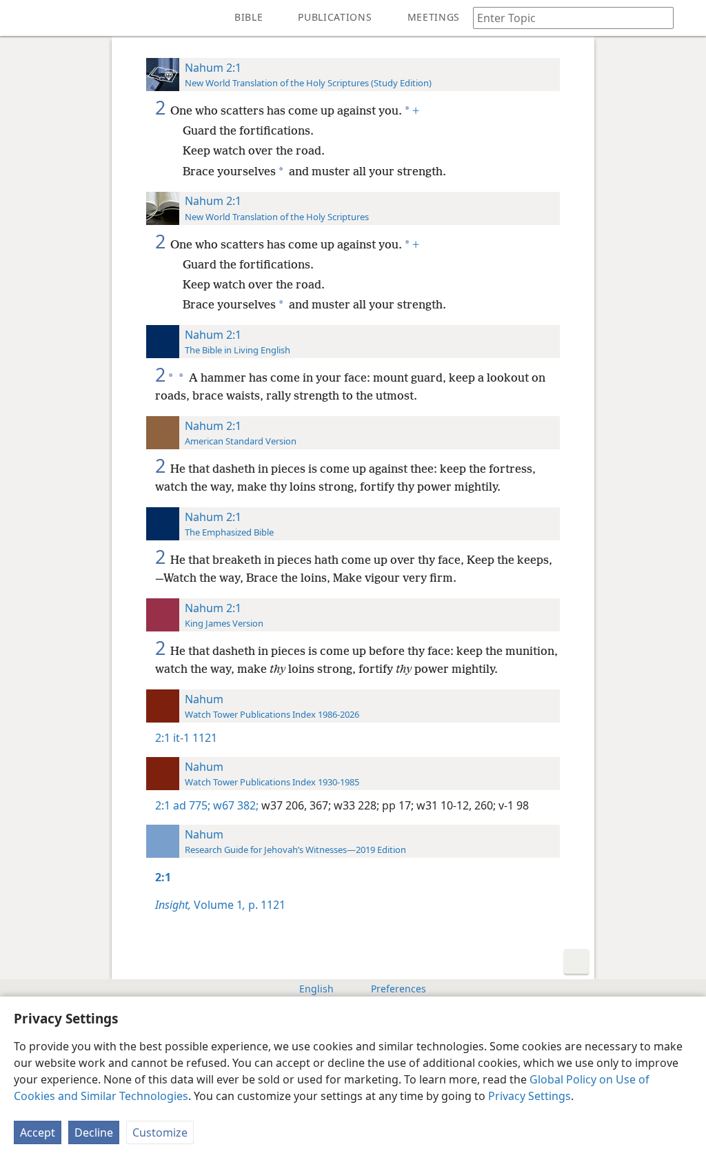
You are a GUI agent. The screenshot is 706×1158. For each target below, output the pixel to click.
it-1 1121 (195, 737)
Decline (93, 1132)
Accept (37, 1132)
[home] (21, 18)
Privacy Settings (529, 1095)
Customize (160, 1132)
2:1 (162, 737)
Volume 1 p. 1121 (220, 904)
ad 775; (191, 805)
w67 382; (234, 805)
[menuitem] (21, 18)
